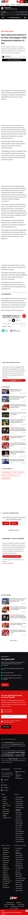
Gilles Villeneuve (20, 859)
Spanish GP (5, 875)
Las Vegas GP (6, 883)
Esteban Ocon (19, 821)
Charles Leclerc (20, 756)
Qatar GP (5, 885)
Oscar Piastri (19, 815)
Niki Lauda (18, 872)
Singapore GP (6, 879)
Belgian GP (5, 866)
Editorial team (10, 902)
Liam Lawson (19, 835)
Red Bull (5, 151)
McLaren (5, 799)
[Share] (20, 57)
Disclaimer (18, 902)
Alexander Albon (20, 833)
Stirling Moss (19, 876)
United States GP (7, 881)
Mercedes (5, 803)
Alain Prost (18, 850)
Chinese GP (5, 850)
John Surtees (19, 888)
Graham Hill (18, 882)
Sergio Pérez (19, 819)
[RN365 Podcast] (17, 1)
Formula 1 (21, 472)
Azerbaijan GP (6, 877)
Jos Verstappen (19, 868)
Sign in (5, 684)
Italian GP (5, 873)
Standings (19, 4)
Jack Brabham (19, 886)
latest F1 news (9, 742)
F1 (18, 475)
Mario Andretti (19, 890)
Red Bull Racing (6, 478)
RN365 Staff (8, 56)
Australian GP (6, 848)
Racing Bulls (6, 813)
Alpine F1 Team (6, 805)
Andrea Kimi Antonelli (19, 810)
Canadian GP (6, 856)
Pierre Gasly (18, 827)
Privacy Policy (20, 904)
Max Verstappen (7, 31)
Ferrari (20, 267)
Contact (6, 906)
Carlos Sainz (19, 817)
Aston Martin (6, 809)
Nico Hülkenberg (20, 831)
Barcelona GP (6, 860)
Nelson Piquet (19, 884)
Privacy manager (14, 908)
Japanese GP (6, 852)
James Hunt (19, 861)
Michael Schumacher (19, 853)
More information (15, 17)
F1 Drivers (25, 4)
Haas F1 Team (6, 811)
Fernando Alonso (8, 754)
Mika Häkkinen (19, 866)
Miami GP (5, 854)
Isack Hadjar (19, 812)
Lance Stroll (18, 829)
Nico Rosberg (19, 848)
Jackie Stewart (19, 864)
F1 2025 (4, 475)
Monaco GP (5, 858)
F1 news (7, 4)
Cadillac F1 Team (7, 817)
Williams (5, 815)
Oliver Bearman (19, 837)
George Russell (9, 756)
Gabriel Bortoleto (20, 841)
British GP (5, 864)
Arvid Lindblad (19, 825)
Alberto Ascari (19, 855)
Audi (4, 807)
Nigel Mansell (19, 874)
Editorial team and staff (20, 772)
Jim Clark (18, 870)
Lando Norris (19, 799)
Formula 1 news (12, 475)
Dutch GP (5, 871)
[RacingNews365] (5, 2)
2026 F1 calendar (13, 758)
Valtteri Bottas (19, 823)
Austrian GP (5, 862)
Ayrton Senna (19, 857)
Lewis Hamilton (11, 752)
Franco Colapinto (20, 839)
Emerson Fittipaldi (20, 880)
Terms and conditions (9, 904)
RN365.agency (19, 778)
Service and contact (18, 775)
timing (5, 272)
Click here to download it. (8, 563)
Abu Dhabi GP (6, 887)
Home (2, 4)
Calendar (13, 4)
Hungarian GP (6, 868)
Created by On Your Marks (17, 906)
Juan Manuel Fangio (21, 878)
